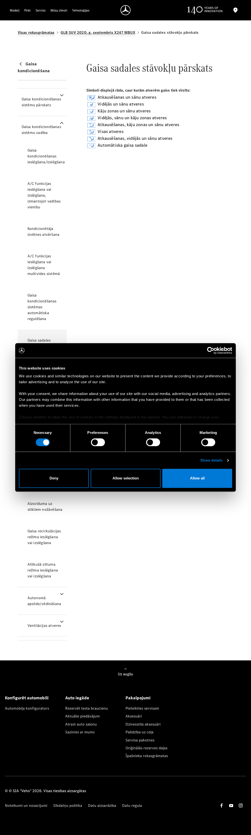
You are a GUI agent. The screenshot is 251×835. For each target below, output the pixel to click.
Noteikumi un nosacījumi (26, 805)
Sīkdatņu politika (67, 805)
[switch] (98, 442)
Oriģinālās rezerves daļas (146, 748)
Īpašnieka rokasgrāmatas (147, 755)
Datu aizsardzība (102, 805)
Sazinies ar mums (80, 732)
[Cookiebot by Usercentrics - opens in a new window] (210, 350)
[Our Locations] (235, 10)
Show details (211, 460)
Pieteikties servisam (142, 708)
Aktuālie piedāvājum (82, 716)
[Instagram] (241, 805)
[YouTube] (231, 805)
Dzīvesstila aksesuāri (143, 724)
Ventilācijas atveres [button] (44, 625)
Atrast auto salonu (81, 724)
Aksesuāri (134, 716)
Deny (54, 478)
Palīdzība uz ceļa (139, 732)
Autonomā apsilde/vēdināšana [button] (44, 600)
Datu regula (132, 805)
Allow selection (126, 478)
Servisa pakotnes (140, 740)
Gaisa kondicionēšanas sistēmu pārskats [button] (41, 101)
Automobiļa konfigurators (27, 708)
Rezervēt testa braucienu (86, 708)
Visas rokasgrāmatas (36, 32)
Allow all (197, 478)
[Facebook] (222, 805)
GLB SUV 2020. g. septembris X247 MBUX (98, 32)
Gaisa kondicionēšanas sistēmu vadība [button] (41, 129)
